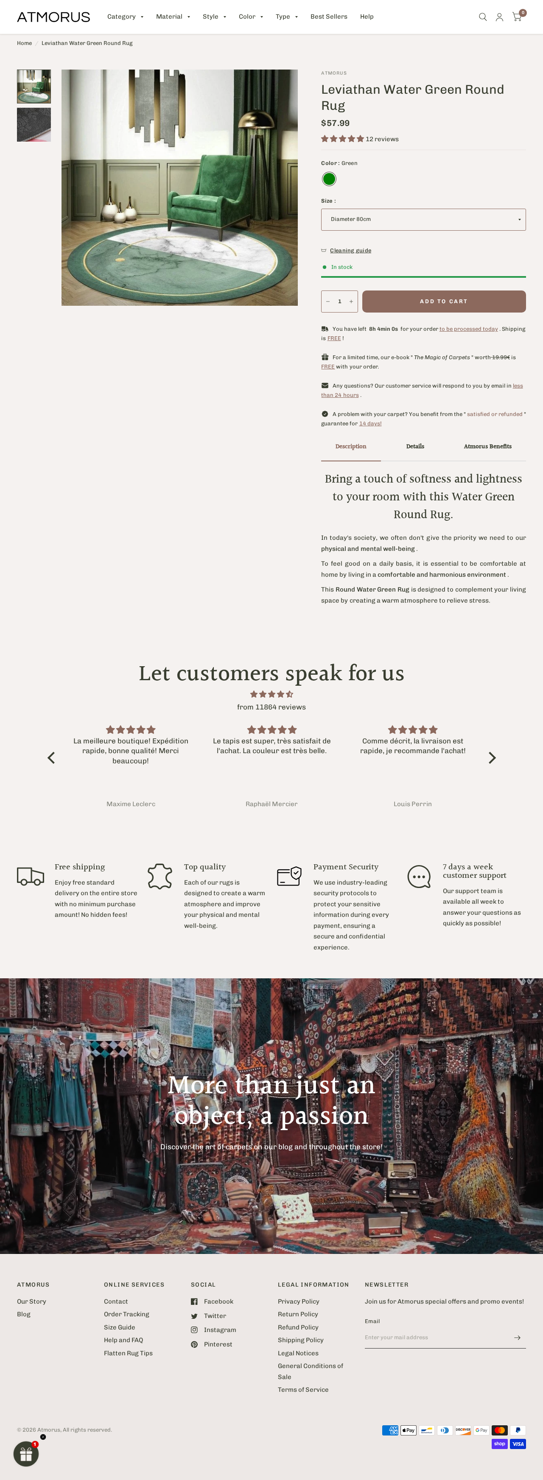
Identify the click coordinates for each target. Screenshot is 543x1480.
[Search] (483, 17)
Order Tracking (126, 1314)
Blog (24, 1314)
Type (283, 16)
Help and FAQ (123, 1340)
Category (121, 16)
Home (24, 43)
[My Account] (499, 17)
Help (367, 16)
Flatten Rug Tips (128, 1353)
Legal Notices (298, 1353)
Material (169, 16)
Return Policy (298, 1314)
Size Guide (119, 1327)
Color (247, 16)
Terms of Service (303, 1389)
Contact (116, 1301)
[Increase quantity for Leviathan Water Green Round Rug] (351, 301)
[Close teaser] (43, 1437)
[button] (26, 1454)
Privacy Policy (298, 1301)
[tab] (351, 447)
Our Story (31, 1301)
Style (210, 16)
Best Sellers (329, 16)
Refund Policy (298, 1327)
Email (372, 1321)
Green (329, 179)
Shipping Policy (301, 1340)
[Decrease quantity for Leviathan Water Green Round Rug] (328, 301)
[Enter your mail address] (517, 1337)
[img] (272, 694)
